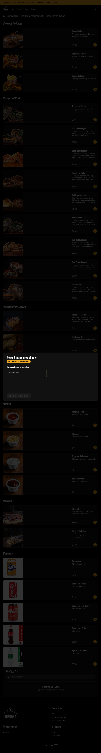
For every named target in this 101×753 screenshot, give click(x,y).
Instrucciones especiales (18, 367)
